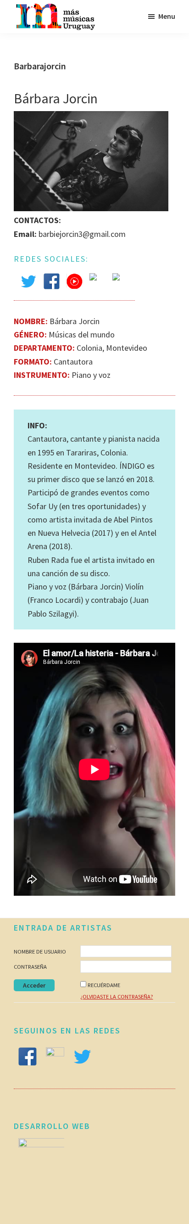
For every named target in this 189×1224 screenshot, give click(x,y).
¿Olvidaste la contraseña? (116, 996)
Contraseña (30, 966)
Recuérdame (104, 985)
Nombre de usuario (40, 951)
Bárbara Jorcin (56, 98)
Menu (166, 16)
